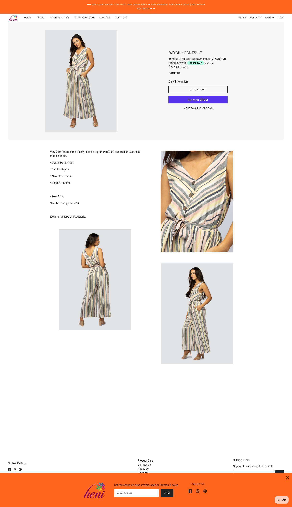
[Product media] (95, 279)
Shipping (143, 472)
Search (242, 17)
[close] (287, 477)
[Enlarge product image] (94, 81)
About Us (143, 468)
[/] (13, 18)
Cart (281, 17)
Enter (167, 492)
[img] (9, 469)
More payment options (198, 108)
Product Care (145, 460)
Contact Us (144, 464)
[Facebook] (191, 491)
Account (255, 17)
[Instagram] (197, 491)
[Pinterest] (204, 491)
